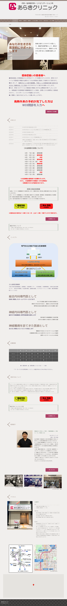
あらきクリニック (4, 601)
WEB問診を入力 (32, 105)
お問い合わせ (46, 20)
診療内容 (24, 20)
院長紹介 (20, 20)
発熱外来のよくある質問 (51, 111)
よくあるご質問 (35, 20)
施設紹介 (29, 20)
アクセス (40, 20)
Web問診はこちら (51, 218)
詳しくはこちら (52, 469)
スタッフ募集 (52, 20)
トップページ (15, 20)
